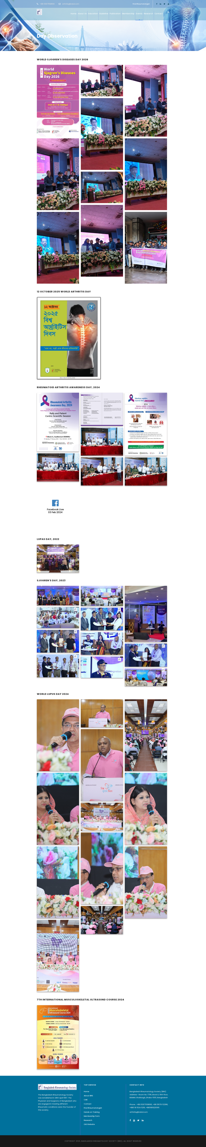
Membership (128, 13)
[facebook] (156, 4)
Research (148, 13)
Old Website (89, 1124)
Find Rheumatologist (141, 4)
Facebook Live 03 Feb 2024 (55, 511)
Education (93, 13)
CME (86, 1099)
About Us (82, 13)
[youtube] (168, 4)
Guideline (103, 13)
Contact (158, 13)
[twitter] (164, 4)
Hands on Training (92, 1112)
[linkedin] (160, 4)
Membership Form (92, 1116)
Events (139, 13)
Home (73, 13)
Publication (115, 13)
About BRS (88, 1095)
